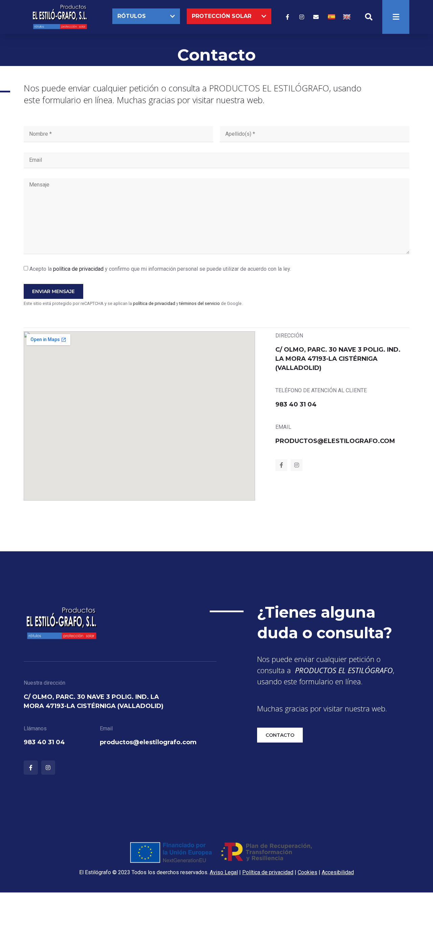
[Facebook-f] (287, 17)
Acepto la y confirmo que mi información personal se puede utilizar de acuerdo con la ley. (160, 269)
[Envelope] (316, 17)
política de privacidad (78, 269)
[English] (347, 16)
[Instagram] (301, 17)
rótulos (131, 16)
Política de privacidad (267, 872)
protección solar (221, 16)
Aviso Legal (224, 872)
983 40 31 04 (296, 404)
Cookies (307, 872)
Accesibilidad (338, 872)
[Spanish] (332, 16)
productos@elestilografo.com (335, 441)
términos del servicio (199, 303)
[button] (146, 16)
